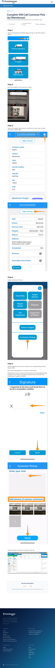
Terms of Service (7, 637)
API (29, 655)
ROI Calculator (32, 649)
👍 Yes (24, 586)
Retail (4, 647)
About (4, 630)
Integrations (31, 654)
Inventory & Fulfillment (34, 634)
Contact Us (5, 632)
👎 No (30, 586)
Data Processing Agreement (10, 641)
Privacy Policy (6, 636)
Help (30, 657)
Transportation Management (35, 630)
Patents (5, 634)
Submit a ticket (19, 589)
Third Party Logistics (8, 649)
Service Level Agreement (9, 639)
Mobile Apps (32, 652)
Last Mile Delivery (7, 650)
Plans (30, 647)
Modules (31, 650)
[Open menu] (51, 2)
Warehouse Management (35, 632)
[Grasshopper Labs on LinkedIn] (3, 664)
